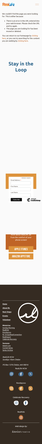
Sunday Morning (9, 328)
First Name (14, 186)
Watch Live (7, 346)
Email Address (16, 180)
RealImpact (7, 337)
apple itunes (21, 249)
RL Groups (6, 335)
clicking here (23, 41)
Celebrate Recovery (10, 339)
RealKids (6, 330)
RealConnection (16, 335)
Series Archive (8, 350)
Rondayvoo (7, 332)
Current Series (8, 348)
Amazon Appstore (21, 256)
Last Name (14, 192)
